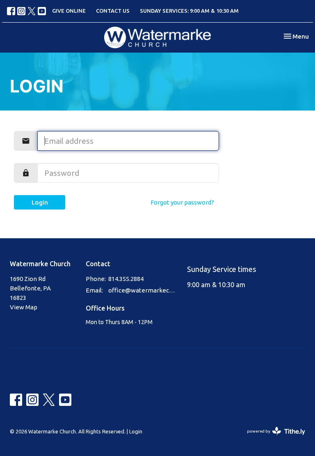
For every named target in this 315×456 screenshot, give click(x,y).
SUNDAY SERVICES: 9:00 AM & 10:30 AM (189, 11)
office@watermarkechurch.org (143, 290)
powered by (272, 438)
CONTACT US (113, 11)
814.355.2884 (126, 278)
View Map (23, 307)
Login (40, 202)
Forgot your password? (182, 202)
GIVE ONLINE (69, 11)
